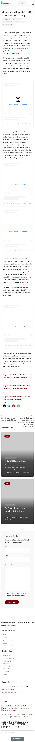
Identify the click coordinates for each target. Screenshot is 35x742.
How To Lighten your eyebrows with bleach (8, 418)
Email (7, 555)
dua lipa (11, 22)
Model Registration (8, 658)
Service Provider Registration (8, 662)
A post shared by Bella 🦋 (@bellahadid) (18, 123)
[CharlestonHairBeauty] (6, 3)
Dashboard (6, 671)
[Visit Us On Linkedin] (22, 708)
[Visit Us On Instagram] (8, 710)
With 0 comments (7, 24)
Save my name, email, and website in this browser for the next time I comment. (16, 595)
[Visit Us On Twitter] (22, 706)
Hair (4, 640)
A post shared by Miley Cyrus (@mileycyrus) (18, 345)
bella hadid (6, 22)
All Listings (6, 668)
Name (7, 546)
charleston (7, 19)
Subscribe (5, 674)
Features (5, 637)
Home (4, 634)
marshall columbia (18, 22)
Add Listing (6, 666)
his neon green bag (25, 282)
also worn (24, 279)
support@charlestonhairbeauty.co (11, 692)
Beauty (5, 643)
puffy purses (9, 285)
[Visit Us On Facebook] (8, 706)
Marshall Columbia (11, 35)
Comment (8, 565)
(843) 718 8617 (11, 689)
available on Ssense (14, 53)
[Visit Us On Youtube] (8, 708)
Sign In (22, 3)
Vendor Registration (8, 646)
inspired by (25, 150)
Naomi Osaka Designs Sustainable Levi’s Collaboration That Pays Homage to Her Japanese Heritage (26, 421)
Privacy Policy (7, 677)
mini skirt (18, 266)
